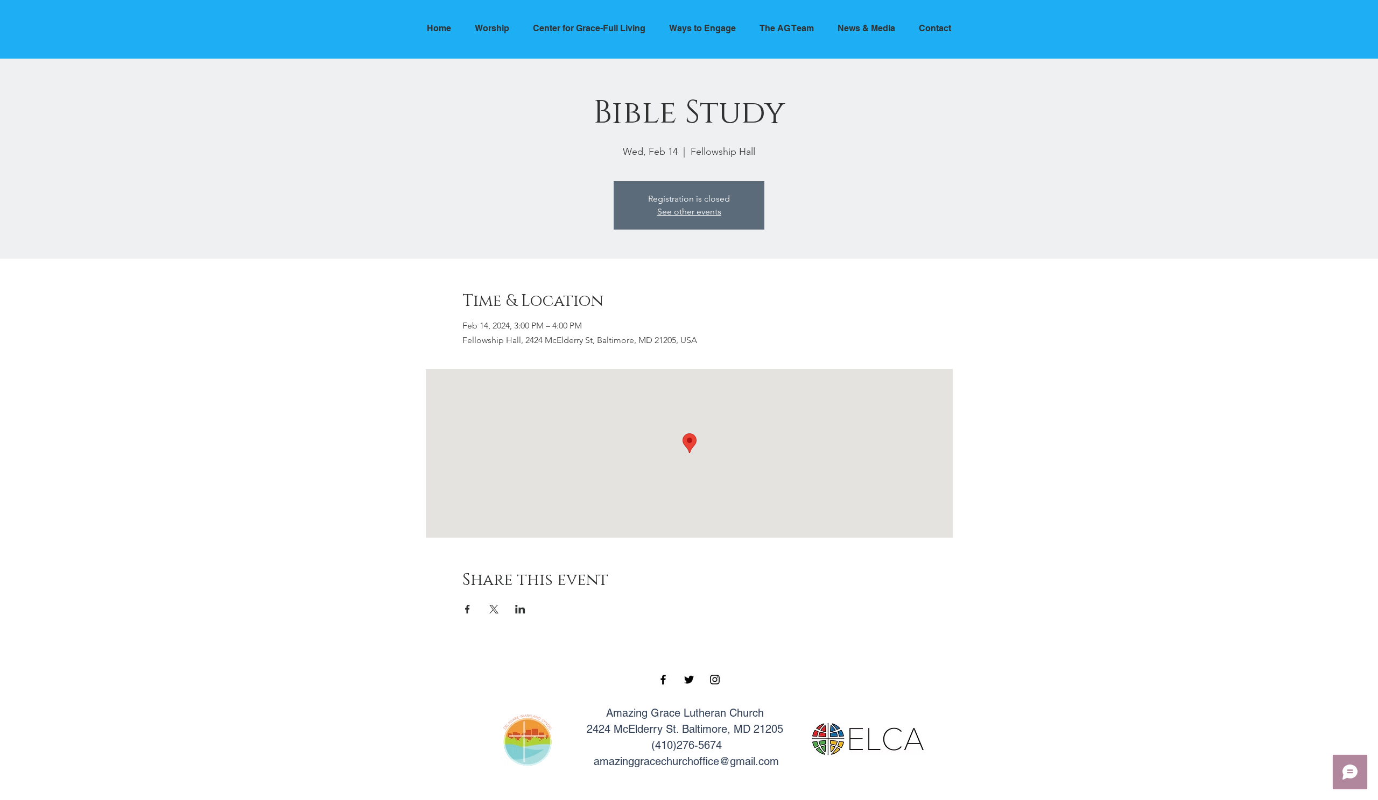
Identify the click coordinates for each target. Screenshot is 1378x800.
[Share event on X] (494, 609)
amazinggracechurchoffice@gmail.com (686, 761)
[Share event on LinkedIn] (520, 609)
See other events (689, 211)
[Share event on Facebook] (467, 609)
